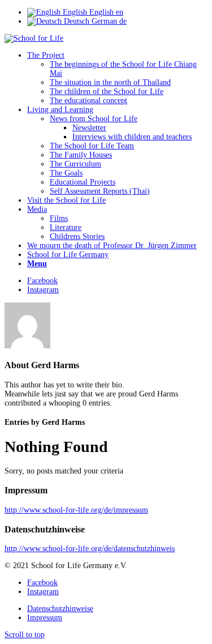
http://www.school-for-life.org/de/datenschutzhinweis (90, 548)
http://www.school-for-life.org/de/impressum (76, 510)
